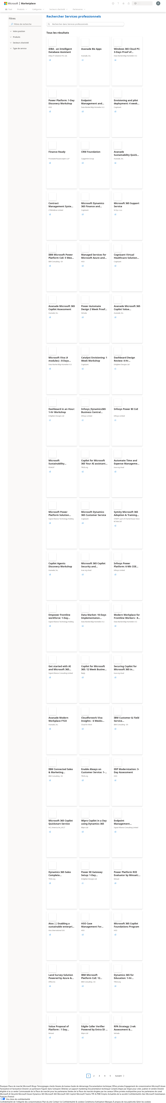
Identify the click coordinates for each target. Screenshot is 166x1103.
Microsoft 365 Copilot (66, 1094)
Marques (108, 1101)
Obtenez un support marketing (74, 1088)
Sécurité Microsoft (19, 1094)
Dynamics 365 (38, 1094)
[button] (48, 24)
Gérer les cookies (143, 1101)
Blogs (34, 1086)
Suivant (118, 1076)
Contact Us (57, 1101)
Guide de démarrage (80, 1086)
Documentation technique (100, 1086)
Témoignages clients (46, 1086)
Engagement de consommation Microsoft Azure (144, 1086)
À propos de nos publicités (124, 1101)
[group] (50, 60)
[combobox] (86, 24)
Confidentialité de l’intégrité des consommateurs (21, 1101)
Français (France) (7, 1096)
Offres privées (118, 1086)
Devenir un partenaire (31, 1088)
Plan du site (47, 1101)
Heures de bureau (62, 1086)
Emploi (104, 1094)
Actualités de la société (118, 1094)
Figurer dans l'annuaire (51, 1088)
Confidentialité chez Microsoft (141, 1094)
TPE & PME (96, 1094)
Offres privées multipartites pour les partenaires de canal (137, 1091)
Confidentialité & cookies (73, 1101)
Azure (29, 1094)
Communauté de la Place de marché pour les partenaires (43, 1091)
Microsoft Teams (84, 1094)
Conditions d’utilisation (94, 1101)
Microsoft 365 (51, 1094)
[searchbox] (27, 24)
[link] (61, 61)
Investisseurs (160, 1094)
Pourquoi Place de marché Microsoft (15, 1086)
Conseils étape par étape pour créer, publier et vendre (134, 1088)
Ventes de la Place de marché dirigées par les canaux (90, 1091)
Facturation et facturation (11, 1088)
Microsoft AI (5, 1094)
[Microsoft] (11, 3)
